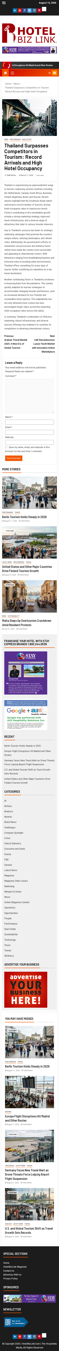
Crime (7, 838)
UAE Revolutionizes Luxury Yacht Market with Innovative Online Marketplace (43, 344)
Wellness (9, 955)
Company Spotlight (13, 832)
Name (9, 417)
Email (8, 427)
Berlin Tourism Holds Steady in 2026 (24, 517)
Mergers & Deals (12, 891)
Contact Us (8, 1270)
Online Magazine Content (16, 902)
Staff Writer (12, 175)
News (6, 139)
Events (7, 854)
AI (5, 800)
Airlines (8, 806)
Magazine (9, 875)
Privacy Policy (10, 1278)
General (8, 865)
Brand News (10, 822)
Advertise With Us (12, 1274)
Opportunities (11, 913)
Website (9, 437)
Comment (10, 376)
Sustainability (13, 616)
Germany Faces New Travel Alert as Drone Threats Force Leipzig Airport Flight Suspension (27, 1174)
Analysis (8, 811)
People (8, 918)
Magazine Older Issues (16, 881)
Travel (17, 512)
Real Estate (27, 139)
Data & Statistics (12, 843)
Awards (8, 816)
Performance (15, 139)
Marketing (9, 886)
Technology (10, 939)
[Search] (49, 73)
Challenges (9, 827)
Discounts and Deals (14, 848)
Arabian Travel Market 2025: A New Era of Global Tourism (15, 342)
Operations (9, 907)
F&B (6, 859)
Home (6, 1263)
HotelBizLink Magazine (15, 1266)
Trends (7, 950)
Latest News (7, 562)
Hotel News (25, 521)
